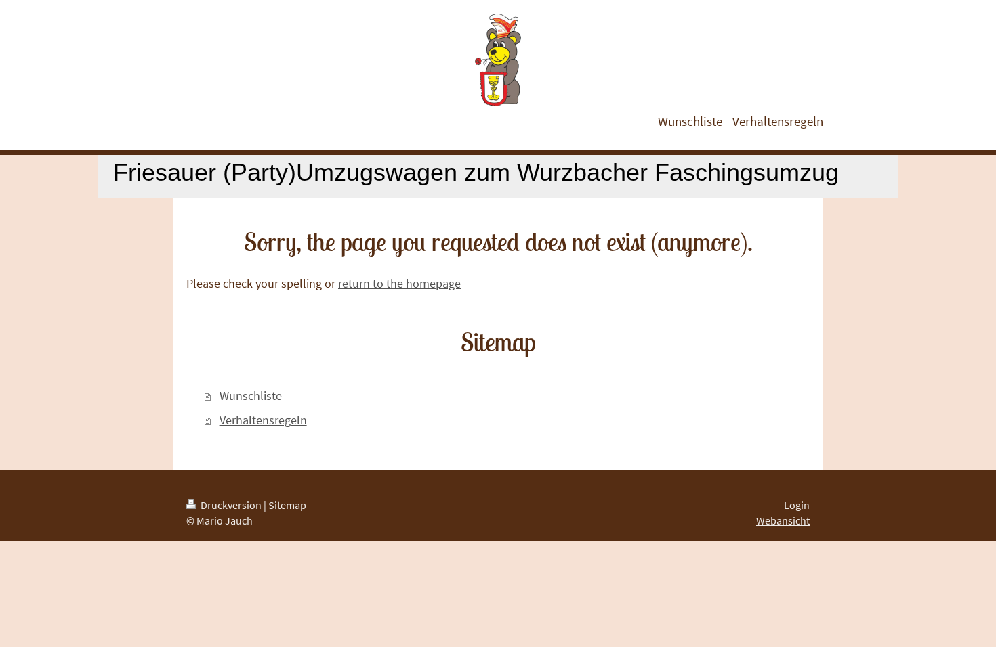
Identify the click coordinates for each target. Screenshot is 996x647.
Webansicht (783, 520)
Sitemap (287, 505)
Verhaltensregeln (263, 420)
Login (797, 505)
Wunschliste (251, 395)
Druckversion (231, 505)
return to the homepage (399, 283)
